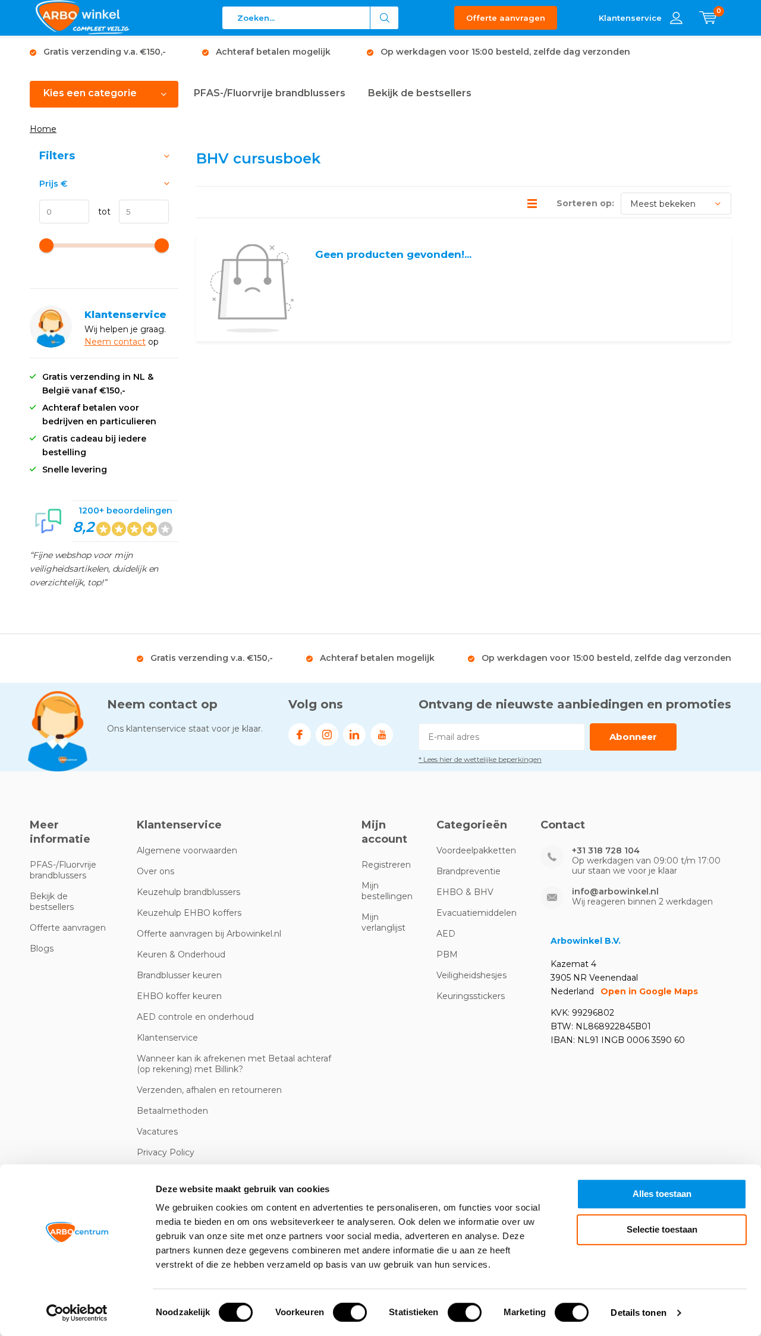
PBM (447, 954)
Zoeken (384, 18)
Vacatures (157, 1131)
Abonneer (633, 736)
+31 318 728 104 (606, 851)
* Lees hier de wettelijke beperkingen (480, 759)
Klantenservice (167, 1037)
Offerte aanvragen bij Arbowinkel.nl (209, 933)
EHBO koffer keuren (179, 996)
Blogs (42, 948)
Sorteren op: (585, 203)
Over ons (155, 871)
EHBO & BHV (464, 892)
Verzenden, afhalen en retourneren (209, 1090)
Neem (99, 341)
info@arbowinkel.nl (615, 892)
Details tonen (638, 1312)
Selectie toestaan (662, 1229)
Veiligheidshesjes (471, 975)
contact (130, 341)
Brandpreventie (468, 871)
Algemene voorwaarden (187, 850)
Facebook (299, 734)
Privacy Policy (165, 1152)
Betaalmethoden (172, 1110)
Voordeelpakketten (476, 850)
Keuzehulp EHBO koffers (189, 913)
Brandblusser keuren (179, 975)
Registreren (386, 864)
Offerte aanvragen (505, 18)
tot (100, 211)
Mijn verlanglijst (383, 922)
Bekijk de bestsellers (419, 93)
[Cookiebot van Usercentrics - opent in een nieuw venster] (77, 1313)
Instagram (327, 734)
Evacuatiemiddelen (476, 913)
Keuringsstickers (470, 996)
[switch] (350, 1312)
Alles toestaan (662, 1194)
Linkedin (354, 734)
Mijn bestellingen (387, 891)
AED (445, 933)
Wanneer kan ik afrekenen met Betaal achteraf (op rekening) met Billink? (234, 1064)
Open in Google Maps (649, 991)
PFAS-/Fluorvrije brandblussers (269, 93)
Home (43, 129)
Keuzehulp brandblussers (188, 892)
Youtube (381, 734)
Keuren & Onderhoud (181, 954)
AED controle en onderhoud (195, 1017)
